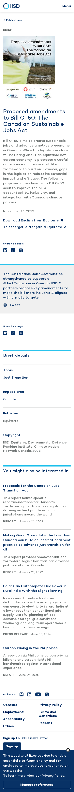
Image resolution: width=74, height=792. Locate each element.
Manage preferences (36, 785)
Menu (66, 6)
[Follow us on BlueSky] (21, 694)
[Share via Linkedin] (13, 250)
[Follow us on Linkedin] (29, 694)
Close (68, 750)
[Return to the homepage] (12, 6)
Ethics (8, 726)
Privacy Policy (50, 705)
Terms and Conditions (48, 714)
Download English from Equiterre (31, 220)
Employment (13, 712)
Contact (10, 705)
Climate (9, 399)
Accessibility (14, 719)
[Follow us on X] (47, 694)
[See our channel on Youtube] (38, 694)
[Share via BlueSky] (5, 250)
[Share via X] (21, 250)
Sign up (12, 746)
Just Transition (15, 377)
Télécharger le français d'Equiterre (32, 227)
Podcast (46, 723)
